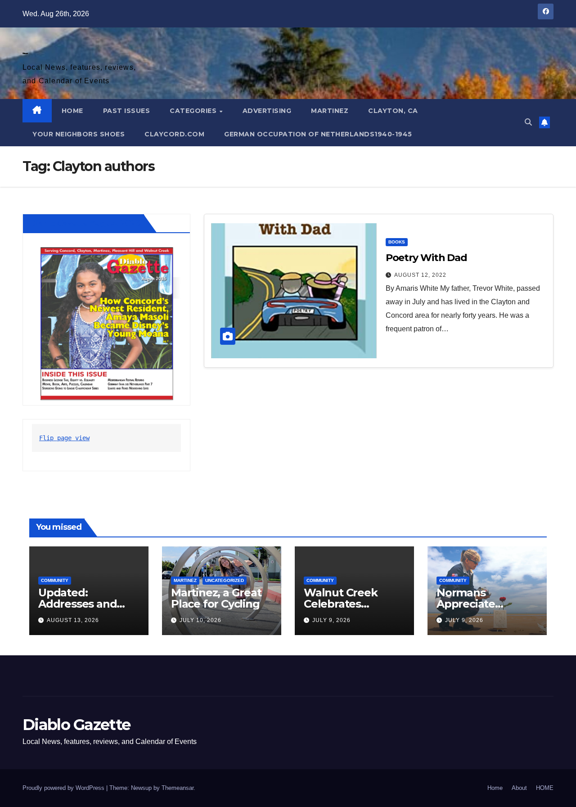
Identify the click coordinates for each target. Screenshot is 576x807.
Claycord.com (174, 134)
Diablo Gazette (24, 53)
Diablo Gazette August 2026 (85, 223)
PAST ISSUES (126, 111)
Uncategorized (224, 580)
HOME (72, 111)
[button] (528, 122)
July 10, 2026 (200, 620)
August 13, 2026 (73, 620)
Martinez (329, 111)
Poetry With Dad (427, 258)
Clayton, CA (393, 111)
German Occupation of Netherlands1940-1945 (318, 134)
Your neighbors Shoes (78, 134)
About (519, 787)
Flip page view (64, 438)
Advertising (267, 111)
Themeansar (178, 787)
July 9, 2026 (331, 620)
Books (396, 241)
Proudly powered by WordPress (64, 787)
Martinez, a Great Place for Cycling (216, 598)
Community (54, 580)
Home (495, 787)
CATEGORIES (194, 111)
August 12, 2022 (420, 275)
